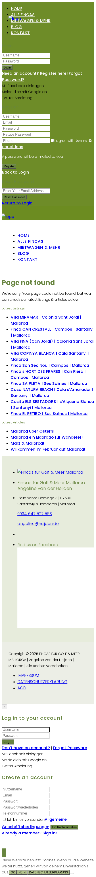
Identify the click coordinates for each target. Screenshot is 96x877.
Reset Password (14, 197)
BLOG (16, 26)
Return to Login (17, 203)
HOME (16, 8)
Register (9, 166)
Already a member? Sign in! (29, 833)
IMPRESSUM (28, 675)
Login (7, 67)
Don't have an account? (26, 748)
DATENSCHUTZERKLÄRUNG (42, 681)
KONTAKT (20, 32)
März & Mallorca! (27, 443)
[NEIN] (71, 873)
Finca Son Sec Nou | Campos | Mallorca (50, 365)
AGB (21, 688)
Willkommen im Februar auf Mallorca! (48, 449)
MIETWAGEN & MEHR (30, 20)
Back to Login (15, 172)
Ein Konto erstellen (64, 827)
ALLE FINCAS (23, 14)
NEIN (22, 872)
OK (13, 872)
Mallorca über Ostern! (32, 431)
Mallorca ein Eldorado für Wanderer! (47, 437)
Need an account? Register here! (35, 73)
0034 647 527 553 (34, 513)
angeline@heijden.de (38, 523)
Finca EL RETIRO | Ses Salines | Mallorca (49, 413)
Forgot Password (70, 748)
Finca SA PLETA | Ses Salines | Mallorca (49, 383)
